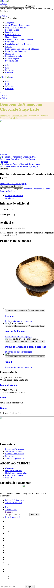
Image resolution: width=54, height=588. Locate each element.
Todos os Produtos (19, 116)
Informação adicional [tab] (14, 195)
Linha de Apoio (8, 385)
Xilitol (8, 362)
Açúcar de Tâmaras (15, 331)
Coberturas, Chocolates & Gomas (36, 189)
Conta (3, 408)
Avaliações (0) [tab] (11, 198)
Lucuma (9, 316)
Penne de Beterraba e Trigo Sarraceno (25, 346)
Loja (8, 116)
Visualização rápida (36, 311)
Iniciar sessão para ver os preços (13, 183)
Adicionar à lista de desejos (11, 186)
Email (3, 397)
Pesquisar (29, 6)
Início (2, 116)
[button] (6, 582)
